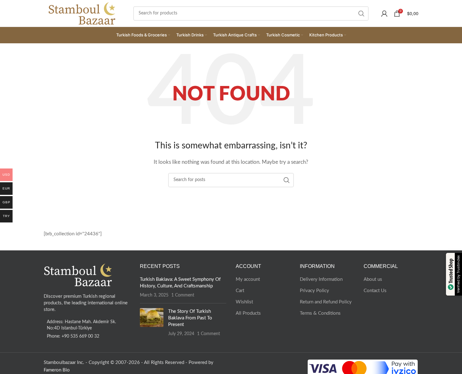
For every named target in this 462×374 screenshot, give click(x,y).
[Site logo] (82, 13)
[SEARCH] (361, 13)
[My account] (384, 13)
